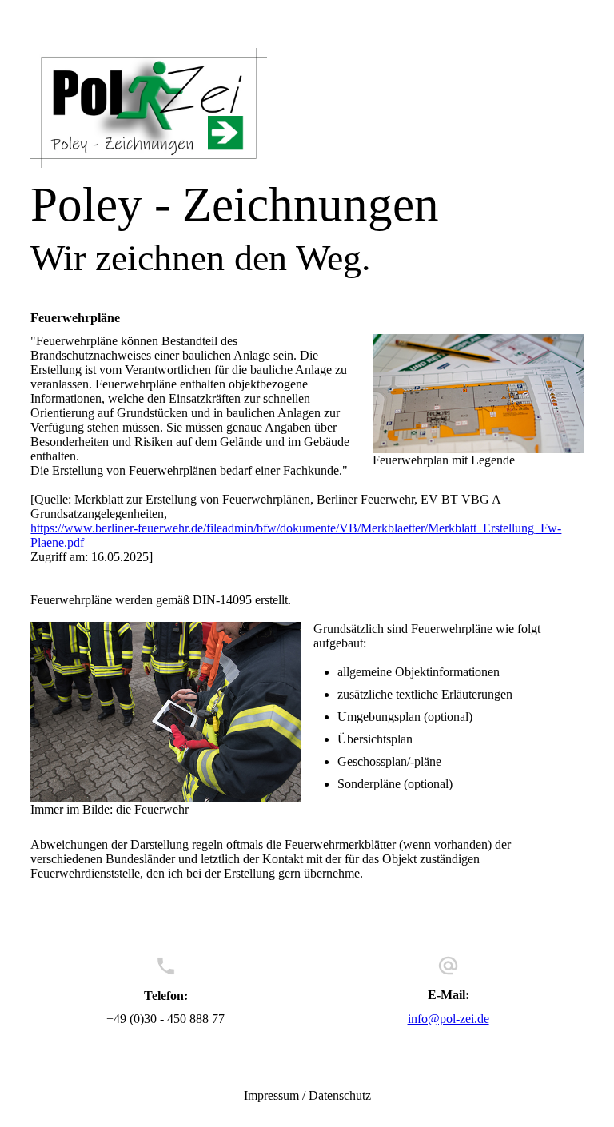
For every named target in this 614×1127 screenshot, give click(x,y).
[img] (306, 108)
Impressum (271, 1095)
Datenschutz (340, 1095)
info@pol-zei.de (448, 1018)
